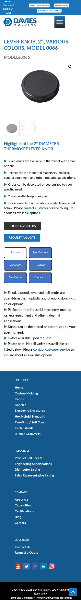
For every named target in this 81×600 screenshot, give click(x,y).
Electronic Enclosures (30, 410)
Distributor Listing (27, 469)
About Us (21, 499)
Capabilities (23, 505)
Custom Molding (26, 393)
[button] (70, 67)
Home (19, 387)
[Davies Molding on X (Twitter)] (27, 566)
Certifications (24, 511)
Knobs (19, 399)
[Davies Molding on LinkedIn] (44, 566)
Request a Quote (26, 552)
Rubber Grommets (27, 434)
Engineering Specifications (33, 464)
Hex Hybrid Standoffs (30, 416)
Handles (20, 405)
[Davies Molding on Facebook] (36, 566)
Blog (18, 517)
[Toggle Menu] (59, 22)
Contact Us (22, 547)
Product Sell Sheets (28, 458)
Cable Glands (24, 428)
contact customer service (41, 208)
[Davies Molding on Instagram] (53, 566)
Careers (20, 522)
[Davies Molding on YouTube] (19, 566)
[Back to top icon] (73, 592)
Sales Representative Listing (34, 475)
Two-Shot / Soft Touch (30, 422)
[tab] (15, 252)
